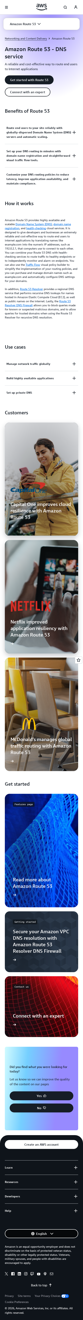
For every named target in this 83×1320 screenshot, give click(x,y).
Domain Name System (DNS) (34, 224)
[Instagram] (25, 1274)
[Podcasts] (45, 1274)
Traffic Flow (33, 264)
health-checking (36, 228)
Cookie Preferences (17, 1302)
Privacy (9, 1296)
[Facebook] (13, 1274)
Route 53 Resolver (31, 289)
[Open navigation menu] (6, 7)
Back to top (39, 1285)
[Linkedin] (19, 1274)
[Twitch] (32, 1274)
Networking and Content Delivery (26, 38)
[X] (6, 1274)
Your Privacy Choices (47, 1296)
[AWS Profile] (76, 7)
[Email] (51, 1274)
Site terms (24, 1296)
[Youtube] (38, 1274)
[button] (25, 24)
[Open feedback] (78, 660)
